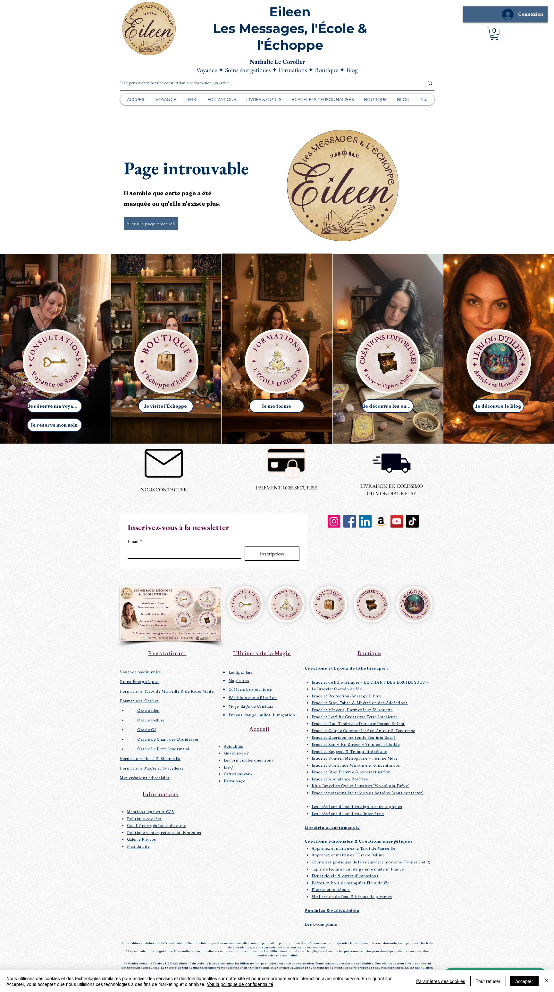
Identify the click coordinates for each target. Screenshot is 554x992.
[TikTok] (412, 521)
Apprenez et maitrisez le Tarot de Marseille (353, 848)
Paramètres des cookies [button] (440, 981)
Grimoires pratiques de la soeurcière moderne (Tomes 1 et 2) (371, 862)
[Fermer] (546, 981)
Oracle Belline (150, 720)
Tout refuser (488, 981)
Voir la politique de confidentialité (240, 984)
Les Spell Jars (241, 672)
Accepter (524, 981)
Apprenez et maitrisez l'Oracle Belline (348, 855)
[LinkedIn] (365, 521)
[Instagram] (334, 521)
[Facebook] (349, 521)
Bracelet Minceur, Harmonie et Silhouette (352, 709)
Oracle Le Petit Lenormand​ (163, 748)
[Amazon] (381, 521)
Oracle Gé (146, 729)
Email (135, 541)
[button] (494, 34)
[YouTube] (396, 521)
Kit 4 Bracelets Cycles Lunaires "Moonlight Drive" (360, 785)
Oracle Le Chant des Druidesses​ (168, 739)
